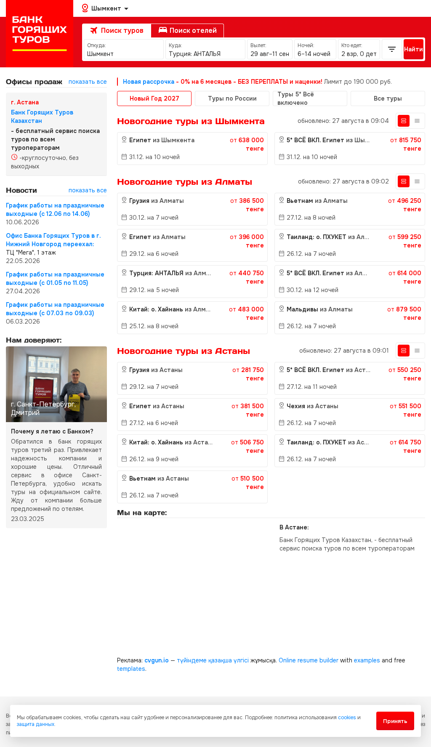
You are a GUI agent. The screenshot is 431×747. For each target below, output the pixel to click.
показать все (88, 81)
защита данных (35, 724)
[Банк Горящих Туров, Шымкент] (39, 33)
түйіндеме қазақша (204, 660)
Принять (395, 721)
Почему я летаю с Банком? (52, 431)
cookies (347, 717)
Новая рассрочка (148, 81)
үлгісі (241, 660)
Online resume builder (308, 660)
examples (367, 660)
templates (131, 669)
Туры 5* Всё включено (295, 98)
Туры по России (232, 98)
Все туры (388, 98)
